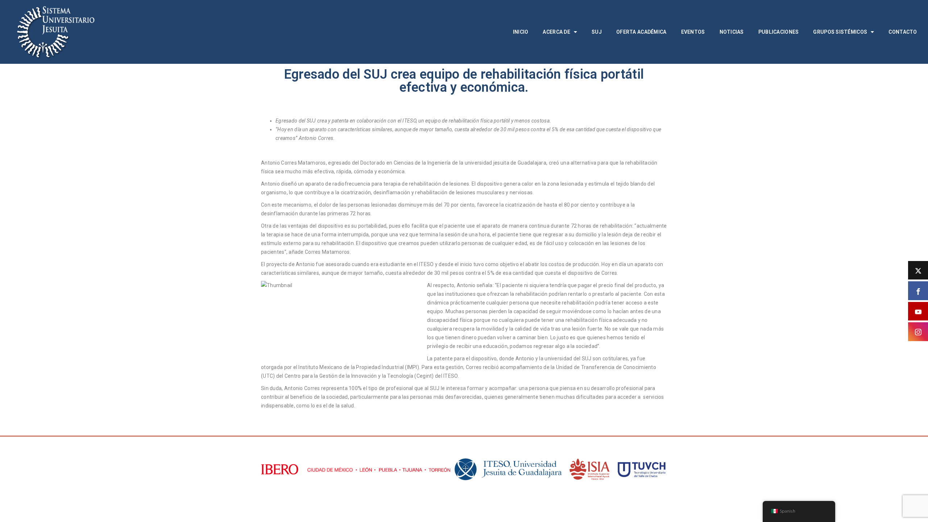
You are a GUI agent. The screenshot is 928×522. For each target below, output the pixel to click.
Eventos (693, 32)
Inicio (521, 32)
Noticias (732, 32)
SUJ (597, 32)
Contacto (902, 32)
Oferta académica (641, 32)
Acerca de (556, 32)
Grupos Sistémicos (840, 32)
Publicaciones (778, 32)
